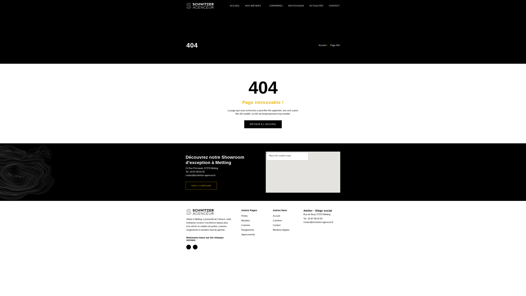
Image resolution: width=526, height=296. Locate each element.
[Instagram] (195, 247)
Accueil (235, 6)
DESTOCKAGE (296, 6)
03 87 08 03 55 (197, 172)
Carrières (276, 6)
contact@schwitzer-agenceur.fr (200, 175)
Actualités (316, 6)
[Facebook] (188, 247)
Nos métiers (253, 6)
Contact (334, 6)
